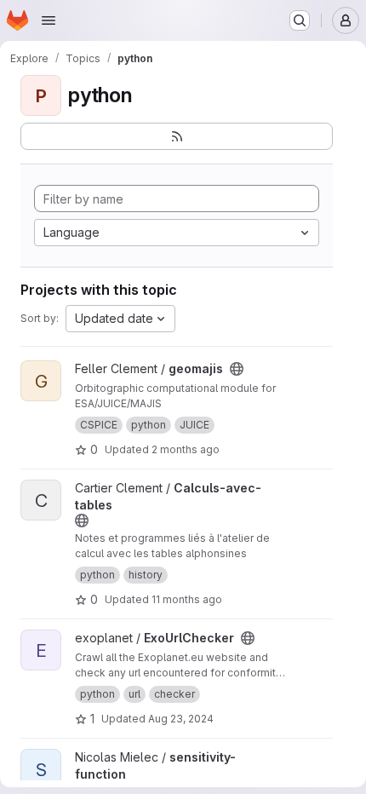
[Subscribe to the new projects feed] (176, 136)
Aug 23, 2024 (181, 718)
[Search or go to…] (299, 20)
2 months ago (186, 449)
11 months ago (187, 599)
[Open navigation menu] (48, 20)
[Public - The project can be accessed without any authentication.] (236, 369)
